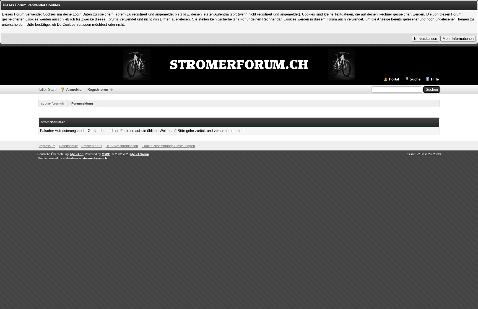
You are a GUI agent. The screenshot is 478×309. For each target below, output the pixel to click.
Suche (415, 79)
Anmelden (75, 89)
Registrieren (97, 89)
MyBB (106, 154)
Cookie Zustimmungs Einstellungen (168, 146)
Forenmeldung (82, 103)
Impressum (47, 146)
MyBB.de (76, 154)
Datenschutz (68, 146)
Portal (394, 79)
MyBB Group (139, 154)
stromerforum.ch (52, 103)
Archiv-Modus (91, 146)
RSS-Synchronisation (122, 146)
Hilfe (435, 79)
